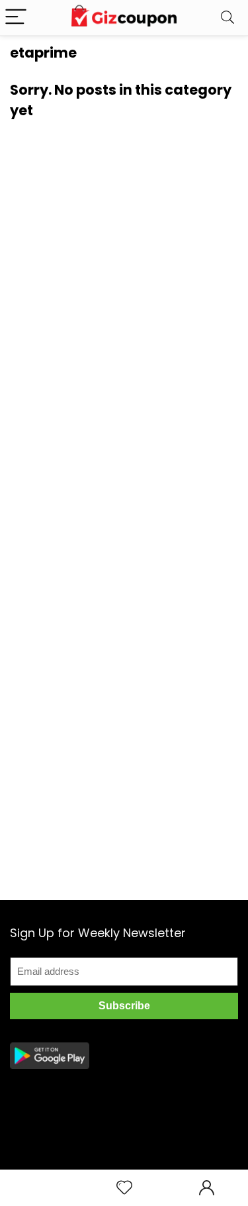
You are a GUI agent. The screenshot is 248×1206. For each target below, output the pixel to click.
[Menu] (16, 17)
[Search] (227, 17)
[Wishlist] (124, 1188)
